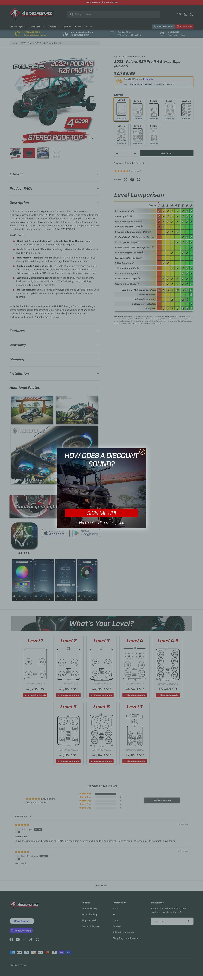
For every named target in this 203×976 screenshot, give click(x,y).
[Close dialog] (142, 451)
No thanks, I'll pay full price (101, 522)
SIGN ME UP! (101, 513)
